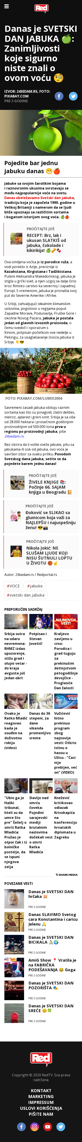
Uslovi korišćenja (41, 1108)
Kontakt (41, 1090)
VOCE (13, 586)
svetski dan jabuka (25, 595)
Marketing (41, 1096)
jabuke (35, 586)
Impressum (41, 1102)
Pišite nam (41, 1114)
